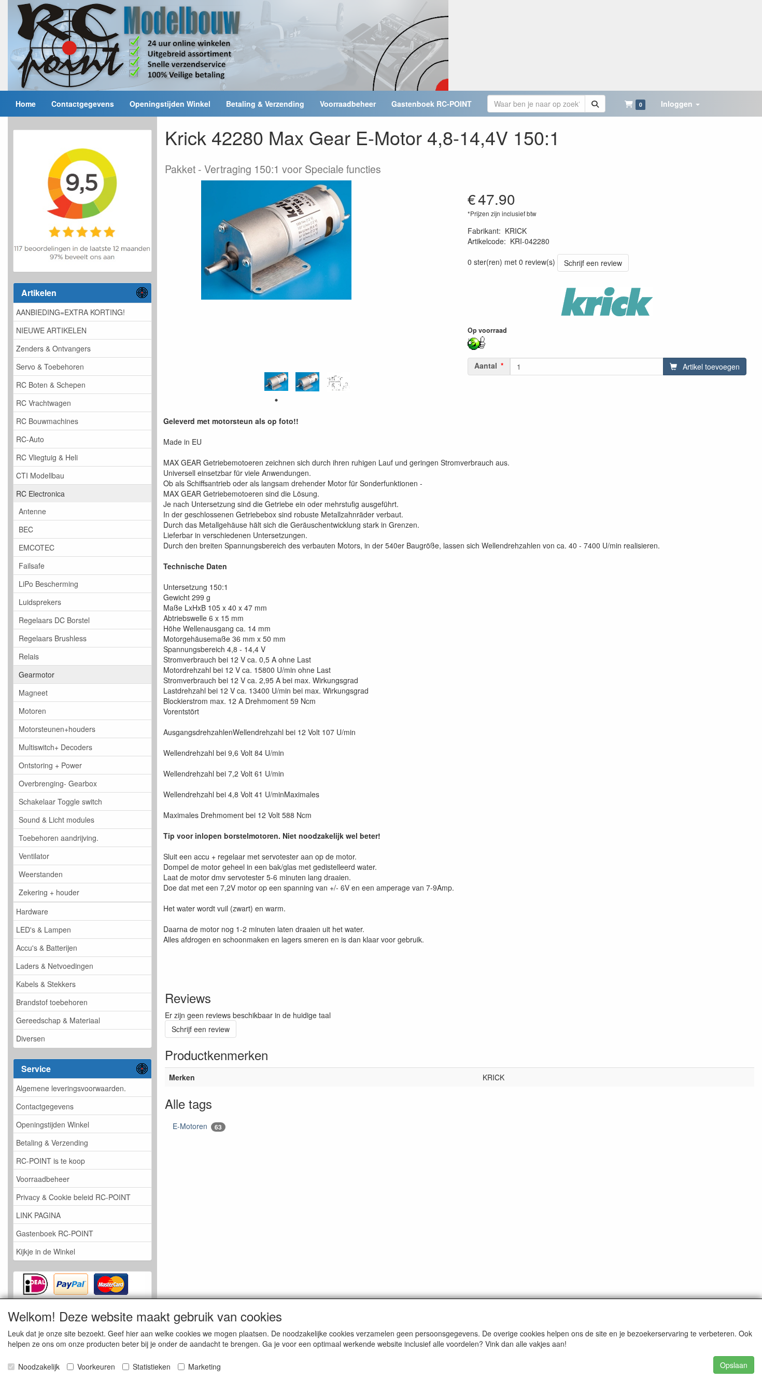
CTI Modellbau (40, 475)
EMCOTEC (36, 547)
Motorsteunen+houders (57, 729)
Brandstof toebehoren (52, 1002)
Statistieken (152, 1366)
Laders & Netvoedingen (54, 966)
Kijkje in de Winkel (45, 1251)
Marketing (204, 1366)
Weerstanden (41, 874)
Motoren (32, 711)
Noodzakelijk (39, 1366)
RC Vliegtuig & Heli (47, 457)
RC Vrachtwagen (43, 403)
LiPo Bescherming (48, 584)
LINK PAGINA (38, 1215)
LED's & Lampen (43, 929)
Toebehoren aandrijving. (58, 838)
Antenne (32, 511)
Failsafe (32, 565)
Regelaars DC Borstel (54, 620)
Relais (29, 656)
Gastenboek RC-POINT (54, 1233)
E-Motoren (197, 1126)
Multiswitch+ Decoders (55, 747)
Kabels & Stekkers (46, 984)
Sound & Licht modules (56, 819)
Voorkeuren (96, 1366)
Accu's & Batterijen (46, 947)
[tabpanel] (276, 381)
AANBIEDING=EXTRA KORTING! (70, 312)
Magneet (33, 692)
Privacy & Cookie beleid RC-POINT (73, 1197)
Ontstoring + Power (50, 765)
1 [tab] (276, 400)
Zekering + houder (49, 892)
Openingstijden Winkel (52, 1124)
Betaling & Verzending (52, 1142)
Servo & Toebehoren (50, 366)
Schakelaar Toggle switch (60, 801)
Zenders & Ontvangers (53, 348)
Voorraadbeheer (42, 1179)
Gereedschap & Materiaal (58, 1020)
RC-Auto (30, 439)
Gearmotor (36, 674)
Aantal (485, 365)
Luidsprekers (40, 602)
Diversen (30, 1038)
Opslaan (733, 1365)
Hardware (32, 911)
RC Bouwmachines (47, 421)
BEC (26, 529)
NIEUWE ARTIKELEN (51, 330)
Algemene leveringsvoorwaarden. (71, 1088)
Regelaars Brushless (53, 638)
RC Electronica (40, 493)
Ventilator (34, 856)
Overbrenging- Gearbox (58, 783)
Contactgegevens (45, 1106)
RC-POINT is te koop (50, 1160)
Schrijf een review (593, 263)
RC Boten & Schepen (51, 384)
